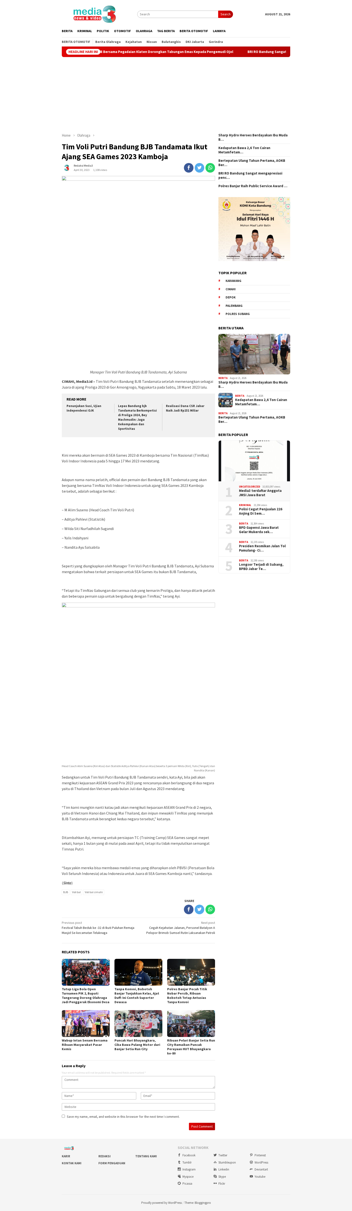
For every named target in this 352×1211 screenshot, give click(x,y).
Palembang (234, 306)
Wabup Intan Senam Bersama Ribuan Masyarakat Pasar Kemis (85, 1044)
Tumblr (187, 1162)
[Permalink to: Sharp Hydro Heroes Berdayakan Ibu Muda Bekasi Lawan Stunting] (254, 354)
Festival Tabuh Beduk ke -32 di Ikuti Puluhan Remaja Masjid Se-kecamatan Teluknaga (98, 927)
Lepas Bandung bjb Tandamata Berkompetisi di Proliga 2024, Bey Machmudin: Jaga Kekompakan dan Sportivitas (137, 417)
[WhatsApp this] (210, 168)
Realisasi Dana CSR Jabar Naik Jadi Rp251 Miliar (185, 408)
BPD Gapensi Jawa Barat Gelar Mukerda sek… (259, 529)
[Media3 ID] (94, 14)
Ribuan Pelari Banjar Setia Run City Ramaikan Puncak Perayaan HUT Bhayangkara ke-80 (191, 1046)
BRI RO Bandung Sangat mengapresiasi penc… (250, 175)
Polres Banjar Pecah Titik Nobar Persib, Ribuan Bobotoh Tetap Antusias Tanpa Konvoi (187, 995)
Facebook (188, 1155)
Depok (231, 297)
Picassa (187, 1184)
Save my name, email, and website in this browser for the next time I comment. (123, 1116)
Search (226, 14)
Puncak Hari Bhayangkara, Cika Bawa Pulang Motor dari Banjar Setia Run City (137, 1044)
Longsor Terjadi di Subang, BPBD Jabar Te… (261, 566)
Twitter (222, 1155)
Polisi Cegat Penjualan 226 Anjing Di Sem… (260, 511)
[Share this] (188, 168)
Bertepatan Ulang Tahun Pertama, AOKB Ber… (251, 162)
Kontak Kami (71, 1163)
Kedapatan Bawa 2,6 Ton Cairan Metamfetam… (244, 150)
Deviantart (261, 1169)
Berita (222, 378)
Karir (66, 1156)
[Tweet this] (199, 168)
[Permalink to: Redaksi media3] (66, 167)
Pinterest (260, 1155)
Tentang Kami (146, 1156)
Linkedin (223, 1169)
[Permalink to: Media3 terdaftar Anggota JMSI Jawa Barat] (254, 461)
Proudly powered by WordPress (161, 1203)
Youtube (260, 1177)
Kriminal (245, 505)
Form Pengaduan (111, 1163)
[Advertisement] (176, 94)
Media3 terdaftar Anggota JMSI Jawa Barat (260, 493)
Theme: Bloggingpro (197, 1203)
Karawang (233, 281)
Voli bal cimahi (94, 892)
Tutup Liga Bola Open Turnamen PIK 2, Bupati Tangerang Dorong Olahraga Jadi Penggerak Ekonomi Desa (85, 995)
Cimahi (231, 289)
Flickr (221, 1184)
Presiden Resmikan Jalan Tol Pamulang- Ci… (262, 548)
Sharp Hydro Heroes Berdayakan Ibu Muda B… (253, 137)
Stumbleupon (227, 1162)
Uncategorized (249, 486)
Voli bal (76, 892)
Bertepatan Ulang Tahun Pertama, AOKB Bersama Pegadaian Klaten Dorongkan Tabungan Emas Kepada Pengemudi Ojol (109, 52)
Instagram (189, 1169)
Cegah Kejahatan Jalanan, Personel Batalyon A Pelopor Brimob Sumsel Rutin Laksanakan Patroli (180, 927)
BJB (65, 892)
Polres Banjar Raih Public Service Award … (252, 186)
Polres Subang (238, 314)
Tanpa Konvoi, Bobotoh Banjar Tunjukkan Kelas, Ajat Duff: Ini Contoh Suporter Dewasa (136, 995)
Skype (222, 1177)
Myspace (187, 1177)
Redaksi (104, 1156)
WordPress (261, 1162)
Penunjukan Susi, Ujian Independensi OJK (84, 408)
